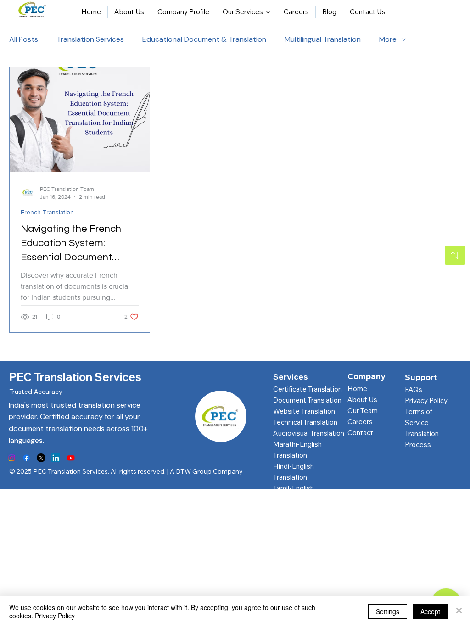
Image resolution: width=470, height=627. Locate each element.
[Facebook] (26, 457)
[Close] (458, 611)
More (388, 39)
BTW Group (194, 471)
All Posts (23, 39)
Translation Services (90, 39)
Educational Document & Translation (204, 39)
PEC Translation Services (75, 377)
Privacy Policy (426, 400)
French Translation (47, 212)
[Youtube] (71, 457)
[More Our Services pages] (268, 12)
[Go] (455, 255)
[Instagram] (11, 457)
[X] (41, 457)
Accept (430, 611)
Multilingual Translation (323, 39)
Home (357, 388)
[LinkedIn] (55, 457)
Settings (387, 611)
